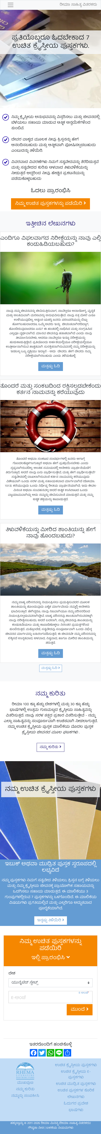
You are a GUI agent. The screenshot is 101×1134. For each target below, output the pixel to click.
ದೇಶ (11, 973)
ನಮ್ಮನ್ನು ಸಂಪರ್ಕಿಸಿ (25, 1096)
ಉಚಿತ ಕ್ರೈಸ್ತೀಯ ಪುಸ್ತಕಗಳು (76, 1065)
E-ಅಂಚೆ (84, 993)
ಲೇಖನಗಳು (75, 1097)
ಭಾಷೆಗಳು (76, 1110)
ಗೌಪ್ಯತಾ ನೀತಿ (36, 1128)
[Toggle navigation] (10, 5)
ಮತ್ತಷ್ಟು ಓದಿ (50, 366)
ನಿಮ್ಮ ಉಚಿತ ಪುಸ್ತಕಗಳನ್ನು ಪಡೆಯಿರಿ (49, 204)
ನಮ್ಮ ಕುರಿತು (49, 747)
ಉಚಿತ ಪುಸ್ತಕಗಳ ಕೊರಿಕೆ (76, 1090)
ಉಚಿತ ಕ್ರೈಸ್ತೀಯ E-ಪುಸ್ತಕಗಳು (76, 1075)
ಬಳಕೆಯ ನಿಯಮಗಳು (59, 1128)
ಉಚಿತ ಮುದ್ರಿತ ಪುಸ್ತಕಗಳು (76, 1084)
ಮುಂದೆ (78, 1010)
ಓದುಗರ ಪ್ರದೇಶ (76, 1104)
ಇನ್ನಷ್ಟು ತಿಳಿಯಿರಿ (49, 920)
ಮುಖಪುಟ (25, 1083)
